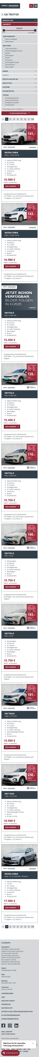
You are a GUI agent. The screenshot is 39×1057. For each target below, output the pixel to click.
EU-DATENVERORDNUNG (10, 1015)
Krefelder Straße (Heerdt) (10, 949)
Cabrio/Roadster (11, 49)
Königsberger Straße (8, 970)
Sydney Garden (6, 989)
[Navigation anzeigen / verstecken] (36, 5)
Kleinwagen (9, 55)
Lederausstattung (11, 100)
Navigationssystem (12, 102)
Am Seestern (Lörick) (8, 960)
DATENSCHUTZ (6, 1008)
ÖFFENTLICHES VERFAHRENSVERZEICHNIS (17, 1011)
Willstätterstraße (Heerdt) (10, 962)
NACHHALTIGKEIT (8, 1001)
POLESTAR (11, 1049)
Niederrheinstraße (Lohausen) (12, 951)
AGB (3, 997)
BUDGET (19, 28)
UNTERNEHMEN (7, 993)
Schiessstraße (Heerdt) (9, 953)
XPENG (25, 1051)
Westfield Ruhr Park (8, 983)
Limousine (9, 60)
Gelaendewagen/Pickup (13, 51)
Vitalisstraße (5, 977)
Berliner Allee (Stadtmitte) (10, 964)
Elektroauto (9, 42)
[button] (10, 1052)
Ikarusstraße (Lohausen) (10, 955)
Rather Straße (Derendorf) (10, 958)
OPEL (3, 1049)
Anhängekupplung (12, 98)
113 (32, 119)
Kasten (7, 53)
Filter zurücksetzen (18, 113)
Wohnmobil (9, 67)
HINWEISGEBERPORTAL (10, 1019)
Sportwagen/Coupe (12, 62)
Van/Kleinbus (10, 65)
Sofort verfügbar (11, 39)
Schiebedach (10, 105)
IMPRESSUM (6, 1004)
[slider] (4, 30)
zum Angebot (10, 186)
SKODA (19, 1049)
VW (24, 1049)
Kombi (7, 58)
